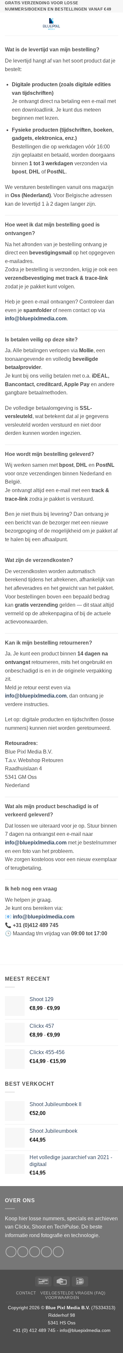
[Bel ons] (46, 1251)
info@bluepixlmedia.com (85, 1330)
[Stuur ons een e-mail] (34, 1251)
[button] (9, 24)
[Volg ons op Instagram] (22, 1251)
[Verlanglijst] (92, 24)
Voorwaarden (62, 1297)
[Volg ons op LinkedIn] (58, 1251)
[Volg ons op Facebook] (11, 1251)
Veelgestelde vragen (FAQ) (72, 1293)
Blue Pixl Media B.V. (68, 1307)
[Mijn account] (103, 24)
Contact (26, 1293)
